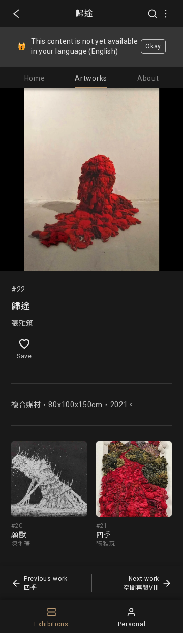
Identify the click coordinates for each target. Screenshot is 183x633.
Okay (153, 46)
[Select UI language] (166, 14)
